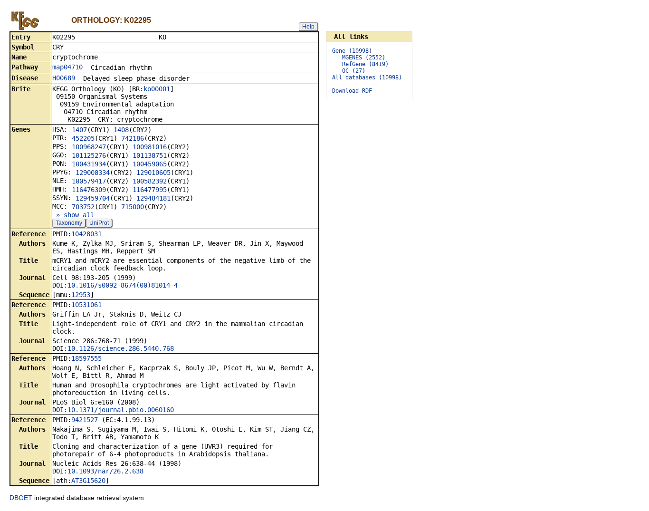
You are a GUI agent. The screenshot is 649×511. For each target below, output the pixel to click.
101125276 (89, 155)
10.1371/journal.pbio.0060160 (120, 410)
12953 (80, 295)
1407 (79, 130)
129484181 (153, 198)
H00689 (63, 78)
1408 (121, 130)
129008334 (93, 172)
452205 (83, 138)
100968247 (89, 147)
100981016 (150, 147)
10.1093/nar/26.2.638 (105, 471)
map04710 (67, 67)
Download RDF (352, 90)
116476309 (89, 189)
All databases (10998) (367, 77)
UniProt (99, 223)
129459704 (93, 198)
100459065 (150, 164)
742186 (132, 138)
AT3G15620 (88, 480)
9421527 (84, 420)
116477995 (150, 189)
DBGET (21, 497)
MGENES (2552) (363, 57)
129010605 (153, 172)
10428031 (86, 234)
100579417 (89, 181)
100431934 (89, 164)
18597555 (86, 358)
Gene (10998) (352, 51)
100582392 (150, 181)
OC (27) (353, 70)
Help (308, 26)
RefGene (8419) (365, 64)
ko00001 (156, 89)
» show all (73, 215)
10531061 (86, 305)
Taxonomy (69, 223)
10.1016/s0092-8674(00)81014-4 (122, 285)
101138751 (150, 155)
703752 (83, 207)
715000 (132, 207)
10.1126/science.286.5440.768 (120, 348)
